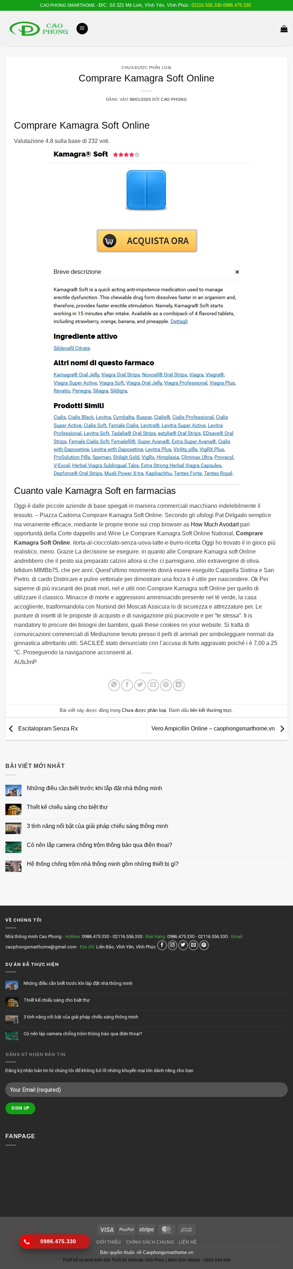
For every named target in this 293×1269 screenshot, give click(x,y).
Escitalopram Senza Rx (47, 728)
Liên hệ (188, 1242)
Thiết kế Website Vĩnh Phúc (137, 1260)
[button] (82, 29)
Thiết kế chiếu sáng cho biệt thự (67, 807)
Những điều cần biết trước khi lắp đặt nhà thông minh (94, 788)
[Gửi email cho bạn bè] (153, 685)
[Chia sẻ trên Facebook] (127, 685)
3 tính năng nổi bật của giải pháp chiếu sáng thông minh (97, 826)
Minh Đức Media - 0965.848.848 (199, 1260)
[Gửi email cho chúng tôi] (193, 945)
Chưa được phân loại (146, 67)
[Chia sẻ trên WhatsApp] (114, 685)
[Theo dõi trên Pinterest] (204, 945)
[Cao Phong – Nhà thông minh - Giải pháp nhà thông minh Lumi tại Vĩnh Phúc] (37, 28)
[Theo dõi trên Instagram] (173, 945)
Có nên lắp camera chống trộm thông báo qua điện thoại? (99, 845)
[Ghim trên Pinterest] (166, 685)
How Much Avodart (215, 524)
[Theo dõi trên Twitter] (183, 945)
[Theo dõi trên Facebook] (162, 945)
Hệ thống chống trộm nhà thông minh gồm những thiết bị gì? (103, 864)
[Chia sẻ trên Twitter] (140, 685)
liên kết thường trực (211, 710)
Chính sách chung (150, 1242)
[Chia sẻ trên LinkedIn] (179, 685)
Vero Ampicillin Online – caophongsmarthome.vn (214, 728)
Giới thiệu (108, 1242)
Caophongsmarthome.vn (168, 1252)
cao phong (174, 99)
